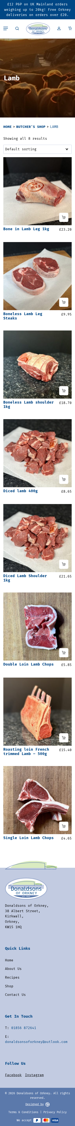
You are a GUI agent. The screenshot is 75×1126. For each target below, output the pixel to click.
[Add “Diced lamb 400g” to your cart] (63, 479)
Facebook (13, 1075)
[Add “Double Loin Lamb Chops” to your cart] (63, 652)
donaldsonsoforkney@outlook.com (36, 1042)
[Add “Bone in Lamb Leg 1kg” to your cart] (63, 217)
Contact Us (15, 995)
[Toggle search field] (17, 29)
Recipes (12, 977)
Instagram (34, 1075)
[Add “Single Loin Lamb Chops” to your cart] (63, 826)
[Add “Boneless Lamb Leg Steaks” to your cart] (63, 302)
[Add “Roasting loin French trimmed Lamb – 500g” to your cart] (63, 737)
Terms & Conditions (23, 1112)
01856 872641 (23, 1028)
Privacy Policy (55, 1112)
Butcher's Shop (30, 127)
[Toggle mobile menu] (5, 29)
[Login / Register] (59, 29)
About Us (13, 969)
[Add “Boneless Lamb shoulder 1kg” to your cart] (63, 390)
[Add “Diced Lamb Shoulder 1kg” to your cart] (63, 564)
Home (7, 127)
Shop (9, 986)
